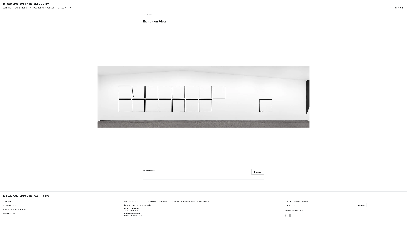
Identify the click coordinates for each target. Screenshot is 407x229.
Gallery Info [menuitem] (65, 8)
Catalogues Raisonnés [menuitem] (42, 8)
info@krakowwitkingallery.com (195, 201)
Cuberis (300, 211)
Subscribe (361, 205)
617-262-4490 (174, 201)
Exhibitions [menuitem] (21, 8)
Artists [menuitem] (7, 8)
